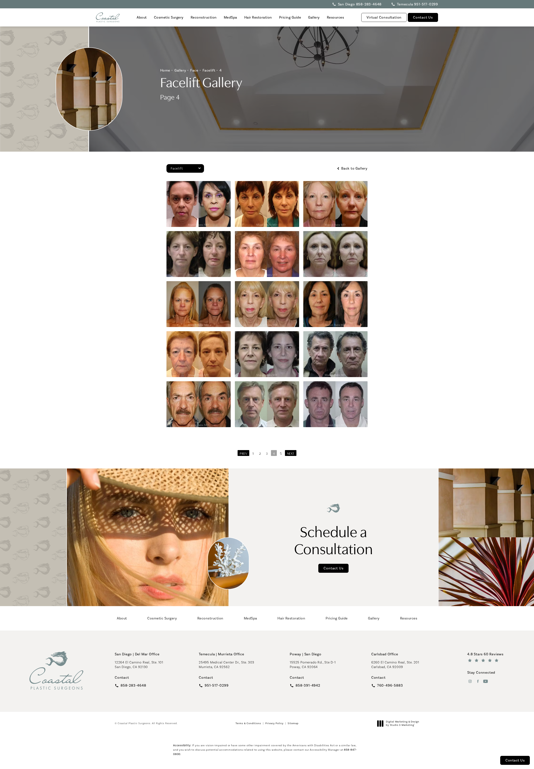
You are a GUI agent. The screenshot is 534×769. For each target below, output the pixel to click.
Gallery (180, 70)
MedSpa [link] (230, 17)
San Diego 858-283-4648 (360, 4)
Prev (243, 453)
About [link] (142, 17)
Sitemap (293, 723)
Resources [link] (335, 17)
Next (290, 453)
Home (165, 70)
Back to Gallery (354, 168)
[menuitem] (142, 17)
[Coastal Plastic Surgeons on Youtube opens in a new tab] (485, 681)
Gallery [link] (314, 17)
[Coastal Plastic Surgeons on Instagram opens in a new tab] (470, 681)
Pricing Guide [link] (290, 17)
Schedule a (333, 539)
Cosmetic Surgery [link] (169, 17)
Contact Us (423, 17)
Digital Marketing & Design (402, 723)
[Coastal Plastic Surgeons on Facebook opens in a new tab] (478, 681)
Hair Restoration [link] (258, 17)
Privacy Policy (274, 723)
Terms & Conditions (248, 723)
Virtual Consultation (384, 17)
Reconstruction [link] (204, 17)
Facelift (209, 70)
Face (194, 70)
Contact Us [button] (515, 760)
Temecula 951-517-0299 (417, 4)
